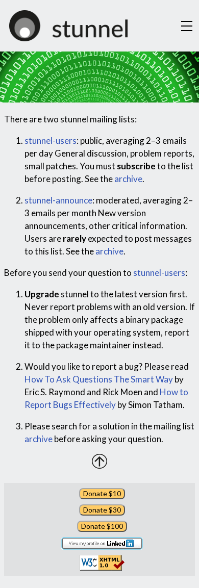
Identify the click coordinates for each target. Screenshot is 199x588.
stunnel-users (50, 140)
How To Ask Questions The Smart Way (98, 379)
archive (128, 178)
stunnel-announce (58, 200)
